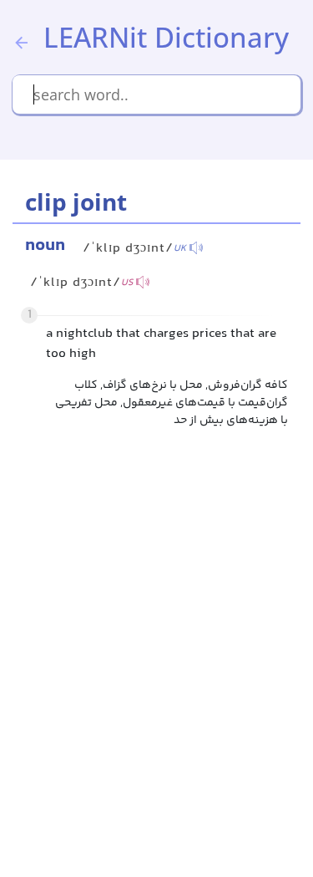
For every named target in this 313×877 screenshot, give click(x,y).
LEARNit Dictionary (166, 37)
